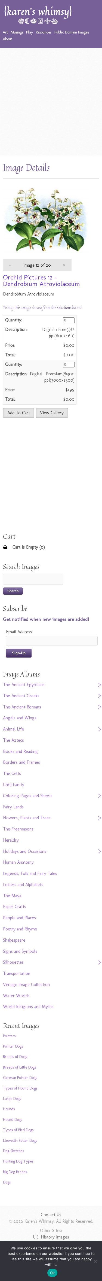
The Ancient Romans (22, 707)
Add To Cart (18, 412)
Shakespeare (14, 940)
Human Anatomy (18, 862)
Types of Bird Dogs (18, 1129)
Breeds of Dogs (15, 1056)
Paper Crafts (14, 906)
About (7, 38)
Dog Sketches (13, 1150)
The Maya (12, 895)
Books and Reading (20, 751)
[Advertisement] (51, 102)
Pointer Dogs (13, 1046)
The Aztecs (13, 740)
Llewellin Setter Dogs (20, 1140)
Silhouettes (13, 962)
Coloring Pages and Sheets (27, 795)
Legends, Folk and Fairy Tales (30, 873)
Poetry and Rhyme (20, 929)
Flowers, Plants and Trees (27, 817)
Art (5, 32)
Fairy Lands (13, 807)
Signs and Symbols (20, 951)
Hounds (9, 1108)
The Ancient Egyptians (24, 684)
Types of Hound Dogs (20, 1088)
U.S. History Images (51, 1237)
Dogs (7, 1182)
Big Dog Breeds (15, 1171)
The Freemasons (18, 829)
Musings (17, 32)
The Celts (12, 773)
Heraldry (11, 840)
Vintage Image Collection (26, 984)
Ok (52, 1273)
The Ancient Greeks (21, 695)
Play (29, 32)
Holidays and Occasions (24, 851)
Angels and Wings (19, 717)
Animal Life (13, 729)
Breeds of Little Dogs (19, 1067)
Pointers (9, 1035)
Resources (43, 32)
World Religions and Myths (28, 1006)
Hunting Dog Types (18, 1161)
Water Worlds (16, 995)
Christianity (13, 784)
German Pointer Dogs (20, 1077)
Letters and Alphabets (23, 884)
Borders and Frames (21, 762)
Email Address (19, 631)
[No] (95, 1261)
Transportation (16, 973)
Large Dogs (12, 1098)
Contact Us (51, 1214)
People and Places (19, 917)
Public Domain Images (71, 32)
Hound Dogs (12, 1119)
